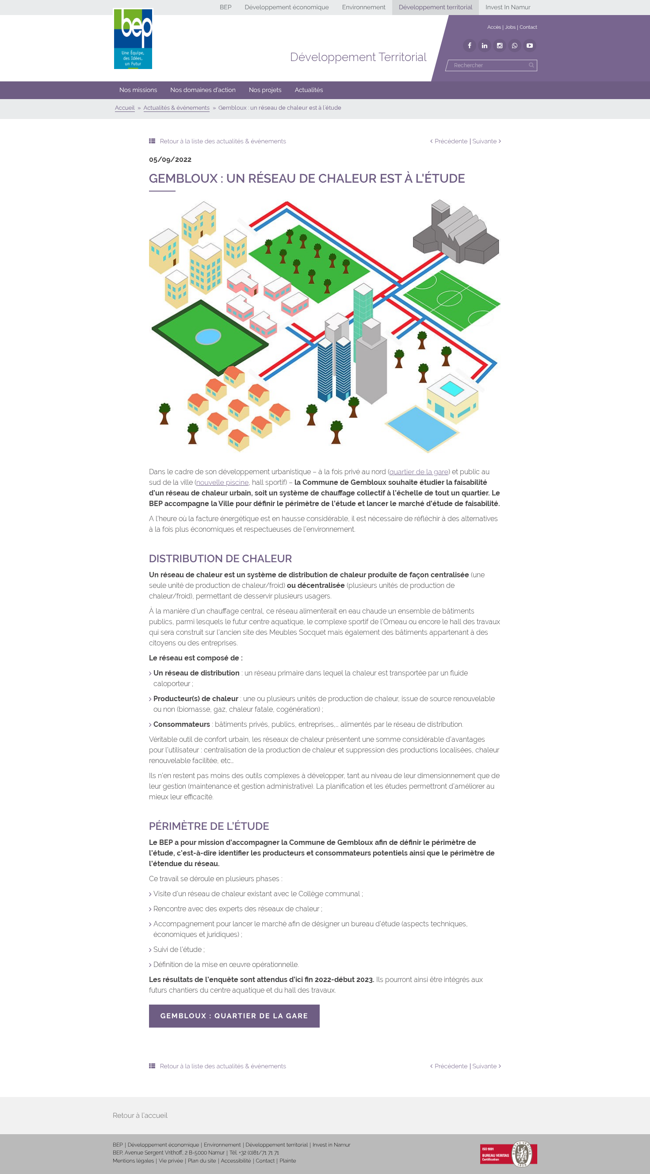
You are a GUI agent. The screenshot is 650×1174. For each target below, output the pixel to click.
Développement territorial (435, 7)
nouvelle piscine (222, 482)
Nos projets (265, 90)
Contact (528, 27)
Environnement (364, 7)
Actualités (309, 90)
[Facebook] (469, 45)
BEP (226, 7)
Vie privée (171, 1161)
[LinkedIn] (484, 45)
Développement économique (287, 7)
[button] (203, 90)
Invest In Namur (508, 7)
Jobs (510, 27)
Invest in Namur (332, 1145)
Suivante (485, 141)
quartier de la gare (419, 472)
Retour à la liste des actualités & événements (223, 141)
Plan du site (202, 1161)
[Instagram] (499, 45)
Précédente (451, 141)
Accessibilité (236, 1161)
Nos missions (138, 90)
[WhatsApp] (514, 45)
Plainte (287, 1161)
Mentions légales (133, 1161)
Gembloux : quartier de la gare (235, 1016)
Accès (494, 27)
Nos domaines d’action (203, 90)
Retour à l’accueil (140, 1115)
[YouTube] (529, 45)
